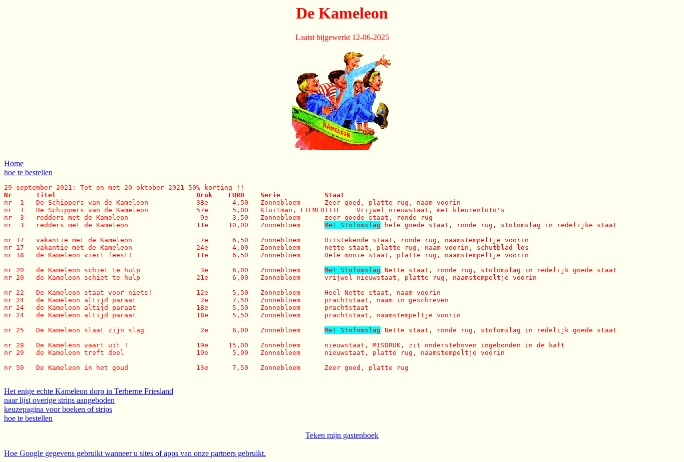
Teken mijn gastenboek (342, 435)
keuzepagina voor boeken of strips (58, 409)
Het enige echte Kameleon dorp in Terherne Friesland (88, 391)
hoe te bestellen (28, 172)
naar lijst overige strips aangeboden (59, 400)
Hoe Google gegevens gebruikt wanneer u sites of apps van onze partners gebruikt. (135, 453)
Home (14, 163)
